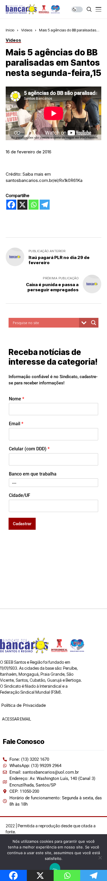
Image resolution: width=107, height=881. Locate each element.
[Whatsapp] (34, 205)
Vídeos (26, 30)
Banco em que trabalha (32, 474)
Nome (16, 399)
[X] (22, 205)
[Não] (100, 857)
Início (10, 30)
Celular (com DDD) (29, 448)
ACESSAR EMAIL (16, 719)
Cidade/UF (19, 495)
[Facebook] (11, 205)
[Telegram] (45, 205)
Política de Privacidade (23, 705)
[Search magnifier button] (93, 323)
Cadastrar (22, 523)
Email (16, 423)
